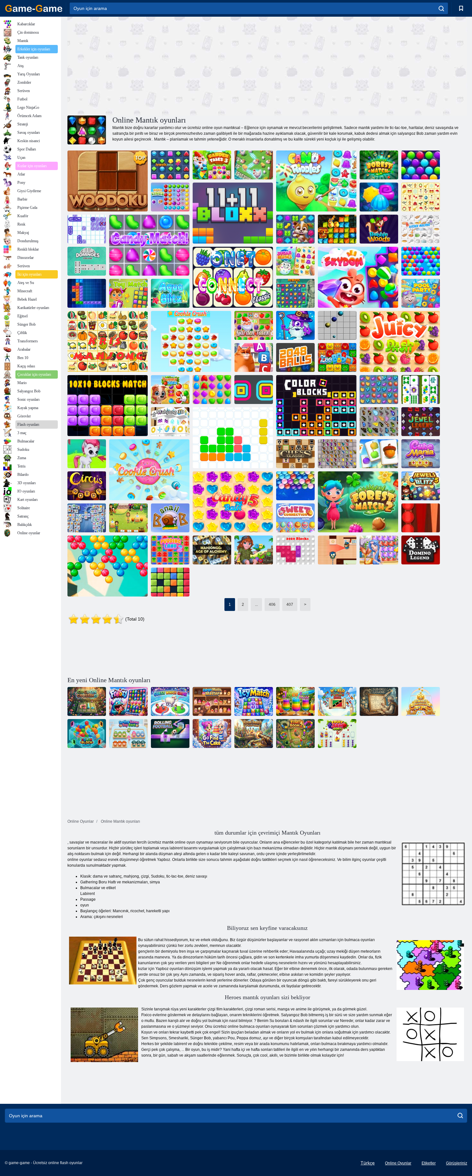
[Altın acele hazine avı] (337, 229)
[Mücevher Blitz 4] (170, 164)
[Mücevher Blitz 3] (295, 293)
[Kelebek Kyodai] (379, 421)
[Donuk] (128, 701)
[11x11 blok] (233, 213)
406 (272, 604)
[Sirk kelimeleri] (86, 485)
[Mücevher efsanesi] (420, 421)
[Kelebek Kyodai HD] (337, 453)
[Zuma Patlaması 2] (295, 733)
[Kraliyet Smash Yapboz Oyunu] (253, 733)
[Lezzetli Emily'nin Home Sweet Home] (128, 517)
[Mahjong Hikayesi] (420, 389)
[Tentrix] (86, 293)
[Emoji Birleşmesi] (420, 701)
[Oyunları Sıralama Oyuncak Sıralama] (128, 733)
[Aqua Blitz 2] (379, 197)
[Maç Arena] (212, 389)
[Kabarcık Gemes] (86, 453)
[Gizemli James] (337, 550)
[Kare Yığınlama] (253, 389)
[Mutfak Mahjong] (420, 229)
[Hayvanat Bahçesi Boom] (337, 357)
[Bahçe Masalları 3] (212, 164)
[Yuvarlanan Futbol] (170, 733)
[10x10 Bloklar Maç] (107, 405)
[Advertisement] (167, 65)
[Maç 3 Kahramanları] (295, 325)
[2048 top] (295, 357)
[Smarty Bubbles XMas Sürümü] (420, 164)
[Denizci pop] (379, 550)
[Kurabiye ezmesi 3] (191, 341)
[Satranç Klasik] (295, 453)
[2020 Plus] (170, 582)
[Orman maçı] (379, 164)
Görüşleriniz (456, 1163)
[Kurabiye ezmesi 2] (149, 469)
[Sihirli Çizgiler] (170, 197)
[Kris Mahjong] (107, 341)
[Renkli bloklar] (316, 405)
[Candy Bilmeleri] (316, 180)
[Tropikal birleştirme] (253, 164)
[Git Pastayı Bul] (212, 733)
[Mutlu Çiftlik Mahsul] (379, 453)
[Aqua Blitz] (170, 293)
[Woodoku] (107, 180)
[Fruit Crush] (379, 389)
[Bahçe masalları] (253, 325)
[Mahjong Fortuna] (86, 517)
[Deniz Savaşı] (86, 229)
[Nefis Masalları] (170, 389)
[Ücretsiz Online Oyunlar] (34, 8)
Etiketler (429, 1163)
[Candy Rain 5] (233, 501)
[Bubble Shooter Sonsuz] (107, 566)
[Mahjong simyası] (212, 550)
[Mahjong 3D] (170, 421)
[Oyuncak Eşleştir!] (128, 293)
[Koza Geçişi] (86, 701)
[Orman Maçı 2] (358, 501)
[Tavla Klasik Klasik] (420, 517)
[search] (441, 8)
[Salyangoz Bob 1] (170, 517)
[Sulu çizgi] (400, 341)
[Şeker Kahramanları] (295, 261)
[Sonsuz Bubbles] (295, 485)
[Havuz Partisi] (420, 293)
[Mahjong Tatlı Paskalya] (295, 517)
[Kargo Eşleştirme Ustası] (212, 701)
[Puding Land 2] (170, 550)
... (256, 604)
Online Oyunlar (398, 1163)
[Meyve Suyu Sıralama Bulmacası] (295, 701)
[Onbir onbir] (233, 437)
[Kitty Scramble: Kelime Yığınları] (253, 357)
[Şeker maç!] (149, 245)
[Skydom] (358, 277)
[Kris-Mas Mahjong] (420, 197)
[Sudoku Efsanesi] (379, 701)
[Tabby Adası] (253, 550)
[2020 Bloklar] (295, 550)
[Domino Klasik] (86, 261)
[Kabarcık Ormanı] (379, 229)
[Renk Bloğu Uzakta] (86, 733)
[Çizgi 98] (337, 325)
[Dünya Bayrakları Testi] (337, 701)
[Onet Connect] (233, 277)
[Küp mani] (420, 453)
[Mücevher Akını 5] (420, 485)
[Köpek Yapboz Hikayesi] (295, 229)
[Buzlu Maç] (253, 701)
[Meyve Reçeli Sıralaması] (337, 733)
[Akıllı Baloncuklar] (420, 261)
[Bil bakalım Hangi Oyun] (170, 701)
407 (289, 604)
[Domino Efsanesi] (420, 550)
